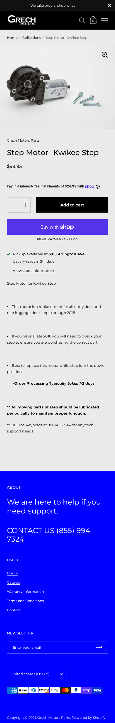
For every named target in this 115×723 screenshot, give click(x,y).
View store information (33, 270)
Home (12, 37)
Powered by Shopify (89, 717)
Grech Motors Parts (53, 717)
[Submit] (99, 647)
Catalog (13, 582)
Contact (14, 610)
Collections (31, 37)
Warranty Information (25, 591)
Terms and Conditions (25, 601)
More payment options (57, 239)
